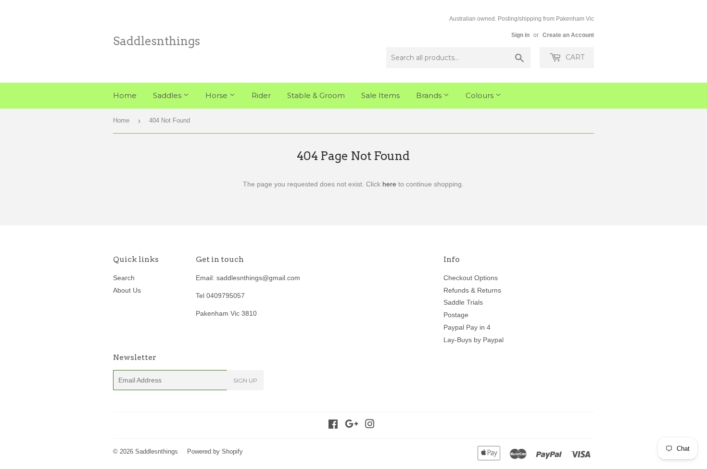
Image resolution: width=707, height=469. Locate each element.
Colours (480, 95)
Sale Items (380, 95)
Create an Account (568, 35)
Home (125, 95)
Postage (455, 315)
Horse (217, 95)
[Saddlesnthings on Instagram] (370, 425)
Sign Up (245, 380)
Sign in (520, 35)
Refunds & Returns (472, 290)
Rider (261, 95)
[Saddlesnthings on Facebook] (333, 425)
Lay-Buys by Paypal (473, 340)
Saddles (168, 95)
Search (124, 278)
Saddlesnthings (156, 41)
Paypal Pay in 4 (467, 327)
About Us (127, 290)
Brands (429, 95)
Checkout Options (470, 278)
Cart (574, 57)
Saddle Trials (463, 302)
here (389, 184)
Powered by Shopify (215, 451)
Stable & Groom (316, 95)
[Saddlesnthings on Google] (351, 425)
